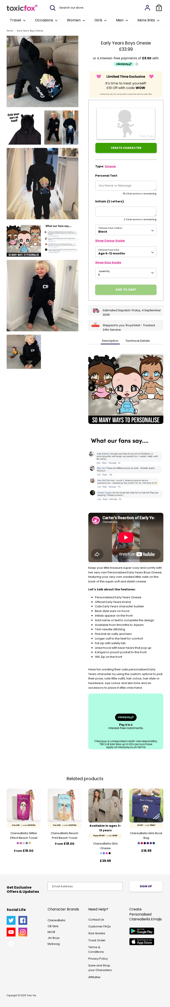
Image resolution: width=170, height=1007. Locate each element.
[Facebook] (22, 920)
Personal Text (106, 175)
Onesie (110, 166)
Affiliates (94, 977)
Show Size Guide (108, 262)
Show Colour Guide (110, 241)
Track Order (97, 940)
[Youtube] (11, 932)
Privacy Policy (98, 959)
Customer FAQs (99, 926)
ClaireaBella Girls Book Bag (146, 835)
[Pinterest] (11, 943)
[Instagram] (22, 932)
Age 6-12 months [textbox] (111, 253)
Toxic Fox (31, 995)
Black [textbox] (102, 231)
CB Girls (53, 926)
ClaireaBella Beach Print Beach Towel (64, 835)
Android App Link (141, 931)
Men (120, 20)
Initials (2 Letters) (109, 201)
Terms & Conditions (96, 949)
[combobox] (125, 230)
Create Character (126, 148)
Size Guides (96, 933)
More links (146, 20)
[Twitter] (11, 920)
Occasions (44, 20)
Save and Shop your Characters (100, 967)
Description (110, 341)
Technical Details (138, 341)
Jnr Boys (54, 938)
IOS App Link (141, 941)
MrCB (51, 932)
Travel (16, 20)
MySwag (54, 944)
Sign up (146, 886)
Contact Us (96, 919)
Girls (99, 20)
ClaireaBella (56, 920)
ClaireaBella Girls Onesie (105, 845)
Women (74, 20)
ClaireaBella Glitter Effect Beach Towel (23, 835)
